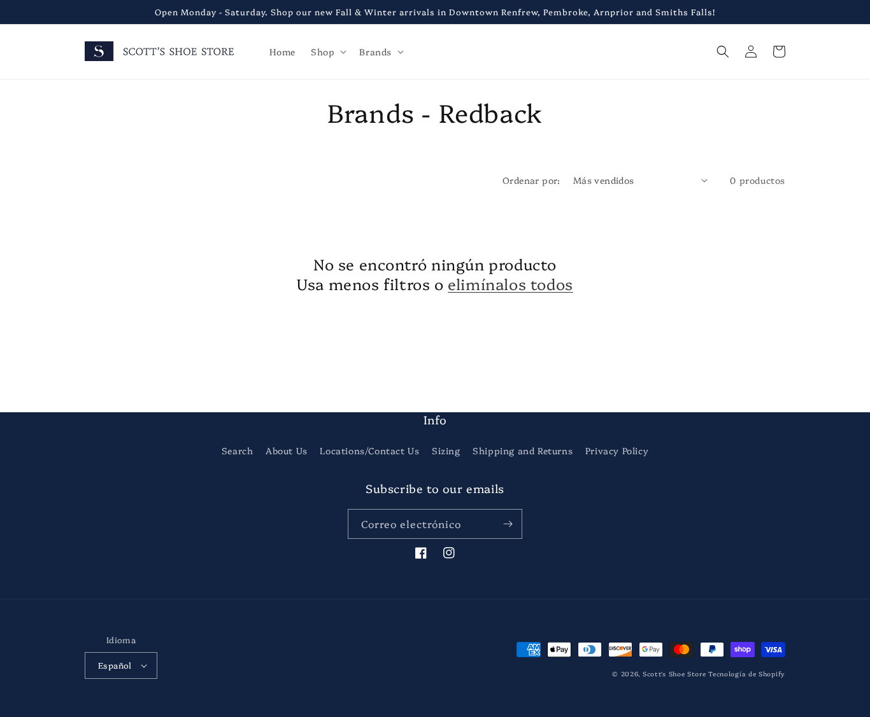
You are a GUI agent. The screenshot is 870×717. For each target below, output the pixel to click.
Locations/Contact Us (369, 450)
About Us (287, 450)
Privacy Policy (616, 450)
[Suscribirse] (508, 524)
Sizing (446, 450)
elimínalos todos (510, 283)
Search (237, 450)
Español (115, 665)
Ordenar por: (531, 180)
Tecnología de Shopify (746, 673)
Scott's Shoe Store (674, 673)
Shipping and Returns (523, 450)
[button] (327, 51)
